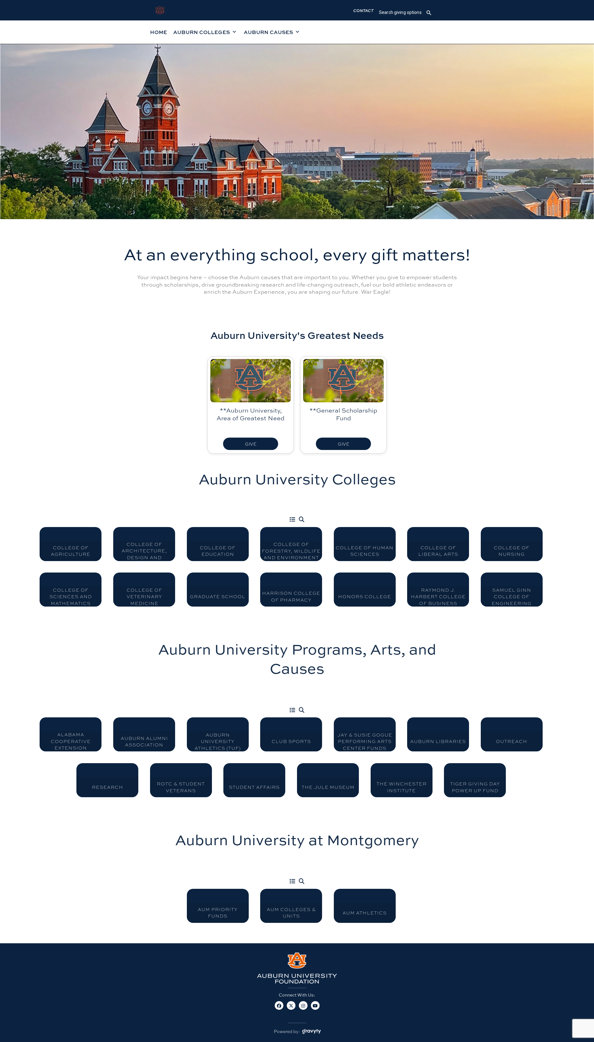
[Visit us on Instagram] (303, 1008)
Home (158, 32)
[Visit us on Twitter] (291, 1008)
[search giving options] (429, 13)
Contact (363, 10)
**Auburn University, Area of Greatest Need (251, 414)
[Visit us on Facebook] (279, 1008)
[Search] (301, 519)
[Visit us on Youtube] (315, 1008)
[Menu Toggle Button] (292, 519)
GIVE (250, 444)
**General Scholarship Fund (343, 414)
